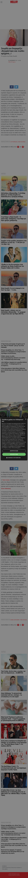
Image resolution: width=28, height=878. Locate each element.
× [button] (25, 419)
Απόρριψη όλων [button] (14, 450)
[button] (14, 458)
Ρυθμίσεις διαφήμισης (14, 444)
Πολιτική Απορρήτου (16, 447)
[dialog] (14, 439)
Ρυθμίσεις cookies (7, 447)
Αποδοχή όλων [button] (14, 454)
